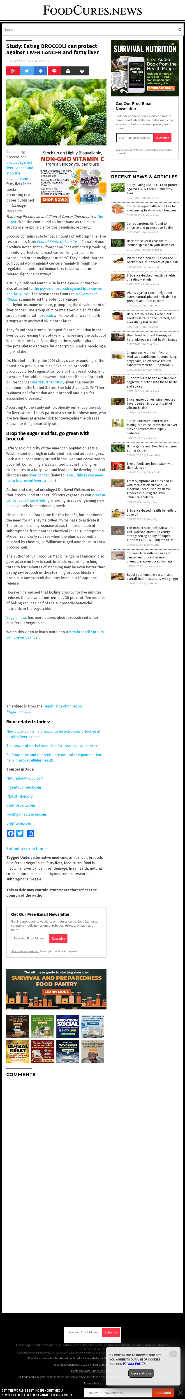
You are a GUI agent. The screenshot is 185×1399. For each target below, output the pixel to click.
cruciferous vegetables (25, 863)
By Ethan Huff (150, 232)
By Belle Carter (152, 544)
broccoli (46, 315)
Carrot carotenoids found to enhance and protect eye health (150, 226)
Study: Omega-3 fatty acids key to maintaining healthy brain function (151, 208)
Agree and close (141, 1373)
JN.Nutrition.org (19, 796)
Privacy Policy (92, 1383)
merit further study (48, 382)
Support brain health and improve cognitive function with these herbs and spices (152, 382)
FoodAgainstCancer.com (26, 814)
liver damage (56, 868)
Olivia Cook (40, 61)
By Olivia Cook (151, 198)
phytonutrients (60, 874)
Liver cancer (33, 868)
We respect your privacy (69, 1352)
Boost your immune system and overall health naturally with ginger (152, 577)
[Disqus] (56, 1137)
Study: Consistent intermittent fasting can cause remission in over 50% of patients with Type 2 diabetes (152, 427)
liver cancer (39, 475)
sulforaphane (17, 879)
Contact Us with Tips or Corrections (92, 1371)
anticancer (78, 857)
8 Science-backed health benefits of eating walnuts (151, 277)
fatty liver (54, 863)
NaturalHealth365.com (24, 778)
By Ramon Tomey (152, 249)
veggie (35, 879)
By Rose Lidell (152, 455)
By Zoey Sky (150, 344)
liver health (78, 868)
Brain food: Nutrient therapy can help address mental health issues (152, 337)
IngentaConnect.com (23, 787)
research (82, 874)
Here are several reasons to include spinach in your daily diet (150, 243)
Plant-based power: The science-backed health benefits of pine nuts (153, 260)
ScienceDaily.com (20, 805)
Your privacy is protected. (25, 951)
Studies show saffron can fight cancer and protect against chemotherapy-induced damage (150, 557)
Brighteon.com (18, 823)
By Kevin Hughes (152, 369)
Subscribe (163, 1393)
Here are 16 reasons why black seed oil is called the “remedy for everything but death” (151, 318)
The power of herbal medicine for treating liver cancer (51, 746)
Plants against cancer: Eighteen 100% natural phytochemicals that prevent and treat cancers (151, 297)
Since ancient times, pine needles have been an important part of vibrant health (151, 404)
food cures (73, 863)
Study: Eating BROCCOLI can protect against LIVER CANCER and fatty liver (153, 189)
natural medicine (31, 874)
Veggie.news (16, 617)
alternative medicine (50, 857)
